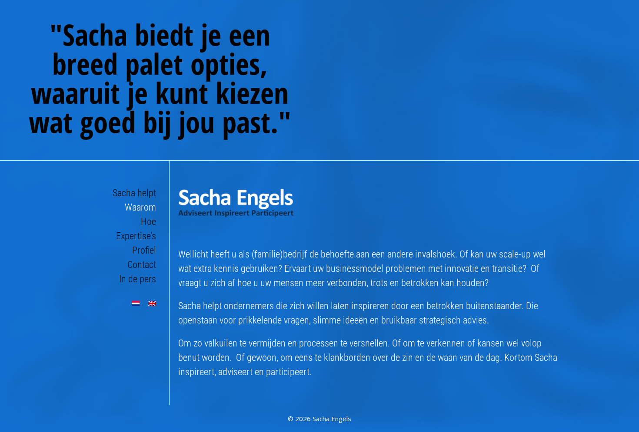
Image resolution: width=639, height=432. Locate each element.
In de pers (137, 279)
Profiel (144, 250)
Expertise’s (136, 236)
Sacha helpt (134, 193)
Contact (141, 264)
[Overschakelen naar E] (152, 303)
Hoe (148, 221)
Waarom (140, 207)
